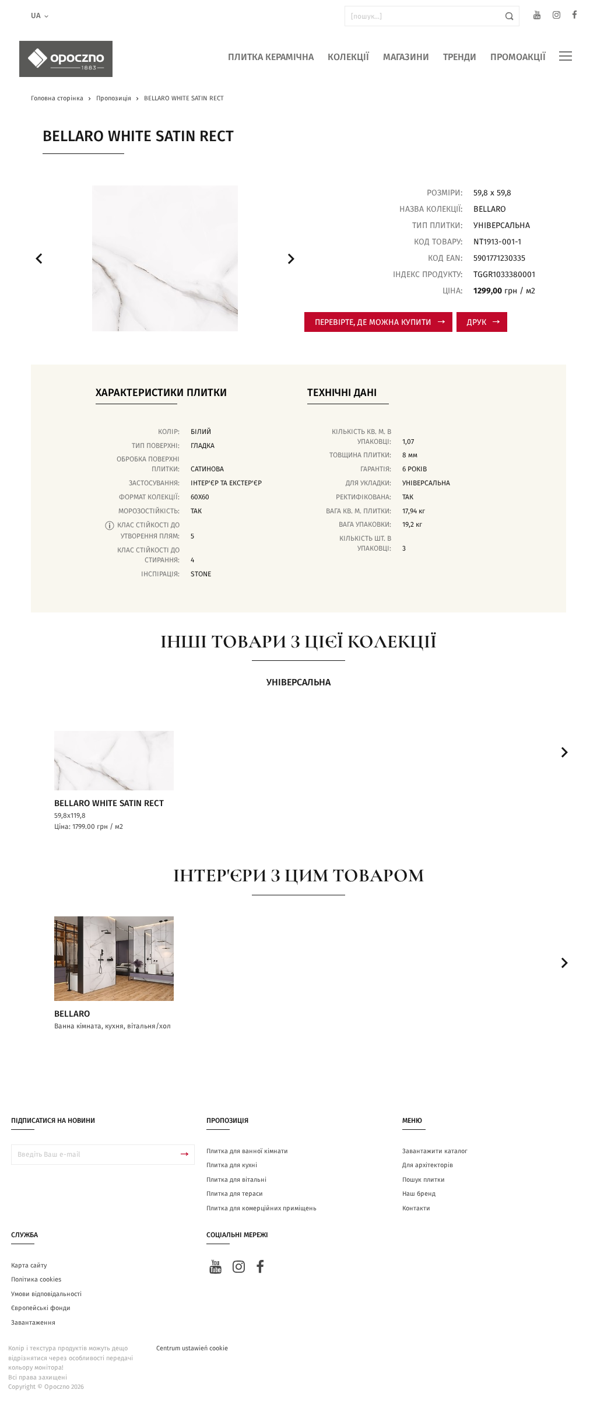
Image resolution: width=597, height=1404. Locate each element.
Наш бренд (419, 1194)
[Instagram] (556, 16)
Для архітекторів (427, 1165)
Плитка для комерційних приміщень (261, 1208)
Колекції (348, 57)
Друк (476, 322)
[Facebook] (575, 16)
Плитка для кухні (231, 1165)
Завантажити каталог (435, 1151)
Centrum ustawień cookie (192, 1348)
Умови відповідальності (46, 1294)
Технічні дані (342, 393)
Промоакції (518, 57)
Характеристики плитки (161, 393)
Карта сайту (29, 1265)
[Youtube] (537, 16)
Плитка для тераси (234, 1194)
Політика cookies (36, 1279)
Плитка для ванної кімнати (247, 1151)
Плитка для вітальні (236, 1180)
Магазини (406, 57)
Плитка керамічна (271, 57)
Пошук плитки (423, 1180)
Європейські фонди (41, 1308)
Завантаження (33, 1322)
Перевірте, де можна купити (373, 322)
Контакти (416, 1208)
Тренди (459, 57)
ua (36, 16)
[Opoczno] (66, 59)
